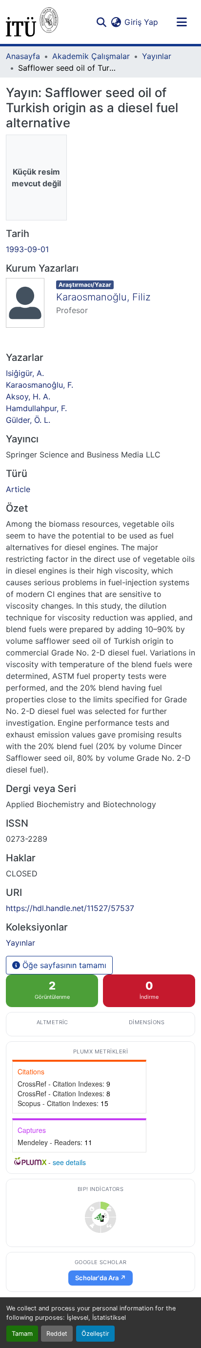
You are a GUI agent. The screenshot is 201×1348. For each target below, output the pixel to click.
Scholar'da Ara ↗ (100, 1278)
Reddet (56, 1333)
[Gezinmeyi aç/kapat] (181, 22)
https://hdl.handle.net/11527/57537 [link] (70, 908)
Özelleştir (95, 1333)
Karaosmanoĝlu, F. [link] (39, 385)
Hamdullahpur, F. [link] (36, 408)
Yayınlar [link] (156, 56)
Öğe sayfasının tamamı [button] (63, 965)
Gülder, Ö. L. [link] (28, 420)
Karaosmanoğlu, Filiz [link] (103, 297)
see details (69, 1162)
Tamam (22, 1333)
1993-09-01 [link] (27, 249)
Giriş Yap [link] (141, 22)
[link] (100, 1217)
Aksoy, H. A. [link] (28, 396)
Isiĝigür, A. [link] (25, 373)
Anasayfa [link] (23, 56)
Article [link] (18, 489)
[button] (32, 22)
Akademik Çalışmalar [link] (91, 56)
